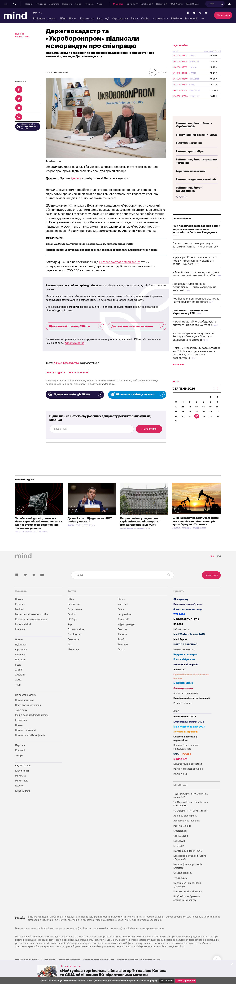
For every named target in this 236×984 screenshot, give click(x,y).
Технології (191, 18)
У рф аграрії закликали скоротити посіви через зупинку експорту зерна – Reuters (195, 260)
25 (183, 416)
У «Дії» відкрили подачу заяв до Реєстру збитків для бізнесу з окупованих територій (193, 336)
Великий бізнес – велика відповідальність (186, 747)
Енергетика (87, 18)
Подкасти (67, 4)
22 (210, 411)
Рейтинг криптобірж (190, 151)
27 (196, 416)
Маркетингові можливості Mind (32, 614)
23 (217, 411)
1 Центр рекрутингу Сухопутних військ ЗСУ (190, 795)
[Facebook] (188, 12)
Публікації (41, 4)
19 (190, 411)
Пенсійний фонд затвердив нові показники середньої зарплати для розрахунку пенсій (101, 250)
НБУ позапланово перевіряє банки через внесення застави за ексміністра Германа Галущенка (196, 229)
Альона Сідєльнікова (66, 363)
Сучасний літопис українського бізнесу (191, 676)
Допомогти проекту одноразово (132, 326)
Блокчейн (123, 645)
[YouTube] (206, 12)
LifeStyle (176, 18)
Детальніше (167, 980)
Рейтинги (20, 655)
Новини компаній (24, 700)
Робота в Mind (23, 624)
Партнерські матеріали (28, 705)
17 (176, 411)
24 (176, 416)
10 (176, 407)
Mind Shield (21, 781)
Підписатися (223, 15)
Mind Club (118, 4)
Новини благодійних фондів (30, 735)
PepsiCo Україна (182, 826)
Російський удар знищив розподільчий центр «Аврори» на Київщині (194, 287)
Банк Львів (179, 841)
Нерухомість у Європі (185, 654)
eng (40, 12)
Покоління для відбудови (187, 604)
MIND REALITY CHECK (186, 619)
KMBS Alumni (176, 4)
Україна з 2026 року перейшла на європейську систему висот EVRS (89, 244)
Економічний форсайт (186, 665)
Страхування (120, 18)
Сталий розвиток (183, 688)
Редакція (20, 604)
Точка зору (21, 710)
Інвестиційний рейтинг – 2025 (197, 134)
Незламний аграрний (185, 732)
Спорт (121, 650)
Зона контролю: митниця (187, 609)
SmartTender (180, 831)
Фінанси (122, 634)
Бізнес (73, 18)
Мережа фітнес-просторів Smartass (187, 866)
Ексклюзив (21, 720)
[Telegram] (200, 12)
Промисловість (76, 629)
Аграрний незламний (190, 171)
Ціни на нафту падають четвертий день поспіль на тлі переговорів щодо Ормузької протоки (195, 521)
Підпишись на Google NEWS (72, 394)
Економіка (73, 639)
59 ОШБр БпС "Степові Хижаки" (190, 811)
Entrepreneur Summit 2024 (188, 722)
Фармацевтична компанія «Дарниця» (187, 885)
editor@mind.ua (74, 343)
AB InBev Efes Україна (185, 816)
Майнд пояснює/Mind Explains (31, 715)
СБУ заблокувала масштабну (119, 262)
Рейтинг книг (180, 774)
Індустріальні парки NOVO (187, 851)
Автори (19, 756)
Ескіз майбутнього (184, 659)
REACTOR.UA (192, 4)
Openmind (54, 4)
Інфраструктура (126, 624)
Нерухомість (160, 18)
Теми (18, 685)
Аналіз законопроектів (185, 693)
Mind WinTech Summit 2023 (189, 727)
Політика (122, 629)
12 (190, 407)
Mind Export (180, 639)
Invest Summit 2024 (184, 717)
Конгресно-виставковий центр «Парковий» (189, 857)
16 (217, 407)
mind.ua (130, 928)
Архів (99, 4)
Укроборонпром (78, 373)
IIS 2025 (178, 624)
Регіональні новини (44, 18)
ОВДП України (180, 46)
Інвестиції (103, 18)
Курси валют (22, 771)
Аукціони (89, 4)
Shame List (179, 670)
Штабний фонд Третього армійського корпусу (186, 898)
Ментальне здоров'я (184, 650)
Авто (70, 645)
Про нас (19, 599)
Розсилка (20, 629)
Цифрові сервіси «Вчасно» (187, 892)
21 (203, 411)
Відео (18, 665)
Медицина (73, 650)
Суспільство (22, 37)
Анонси (78, 4)
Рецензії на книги (182, 703)
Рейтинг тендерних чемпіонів (196, 179)
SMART (182, 754)
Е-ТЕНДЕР (178, 846)
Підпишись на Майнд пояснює (135, 394)
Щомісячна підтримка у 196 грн (69, 326)
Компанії (20, 750)
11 (183, 407)
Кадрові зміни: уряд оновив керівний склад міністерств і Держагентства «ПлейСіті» (139, 521)
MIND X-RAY (180, 759)
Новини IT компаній (25, 730)
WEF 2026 (179, 614)
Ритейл (121, 639)
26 (189, 416)
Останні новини (182, 218)
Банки (134, 18)
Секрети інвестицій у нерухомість (185, 738)
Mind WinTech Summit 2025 (189, 634)
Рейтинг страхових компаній (188, 769)
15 (210, 407)
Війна (63, 18)
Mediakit (19, 609)
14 (203, 407)
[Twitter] (194, 12)
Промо (18, 725)
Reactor (19, 786)
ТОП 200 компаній (189, 143)
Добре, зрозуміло (186, 980)
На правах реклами (25, 695)
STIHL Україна (180, 836)
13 (196, 407)
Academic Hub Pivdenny (186, 821)
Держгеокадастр (55, 373)
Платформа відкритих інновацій (191, 698)
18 (183, 411)
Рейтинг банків (181, 629)
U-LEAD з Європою (185, 645)
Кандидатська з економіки (187, 764)
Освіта (145, 18)
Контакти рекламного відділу (31, 619)
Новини (29, 4)
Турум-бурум (180, 878)
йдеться (75, 178)
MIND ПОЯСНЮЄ (183, 683)
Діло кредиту (180, 599)
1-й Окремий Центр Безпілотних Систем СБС (190, 804)
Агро (70, 624)
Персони (20, 745)
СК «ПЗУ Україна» (182, 873)
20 (196, 411)
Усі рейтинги (181, 197)
